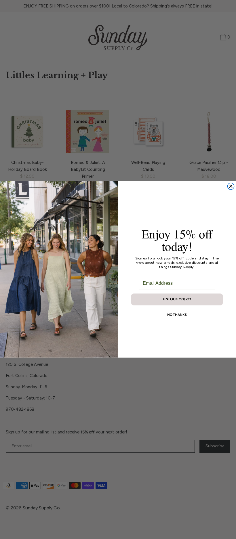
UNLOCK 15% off (177, 299)
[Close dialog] (230, 186)
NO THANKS (177, 315)
